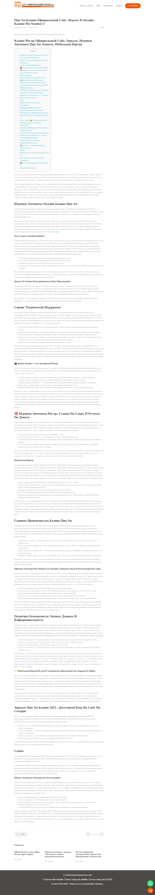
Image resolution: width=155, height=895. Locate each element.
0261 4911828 (57, 880)
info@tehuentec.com (21, 27)
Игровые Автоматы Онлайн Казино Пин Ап (34, 55)
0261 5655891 (134, 6)
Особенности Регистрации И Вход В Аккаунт (34, 133)
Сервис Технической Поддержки (30, 65)
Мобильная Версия (26, 75)
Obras (98, 6)
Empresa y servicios (86, 6)
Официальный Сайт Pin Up (28, 143)
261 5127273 (107, 880)
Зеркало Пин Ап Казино (28, 168)
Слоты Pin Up (24, 125)
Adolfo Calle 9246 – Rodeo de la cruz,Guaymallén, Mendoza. (78, 884)
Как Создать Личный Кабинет (29, 57)
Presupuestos (108, 6)
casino (101, 27)
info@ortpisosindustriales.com (79, 875)
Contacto (119, 6)
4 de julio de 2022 (32, 27)
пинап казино (55, 232)
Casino (22, 100)
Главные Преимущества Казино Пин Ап (33, 77)
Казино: (22, 150)
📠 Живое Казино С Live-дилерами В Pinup (34, 67)
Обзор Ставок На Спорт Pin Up (30, 140)
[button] (150, 883)
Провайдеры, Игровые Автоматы (30, 108)
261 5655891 (83, 880)
